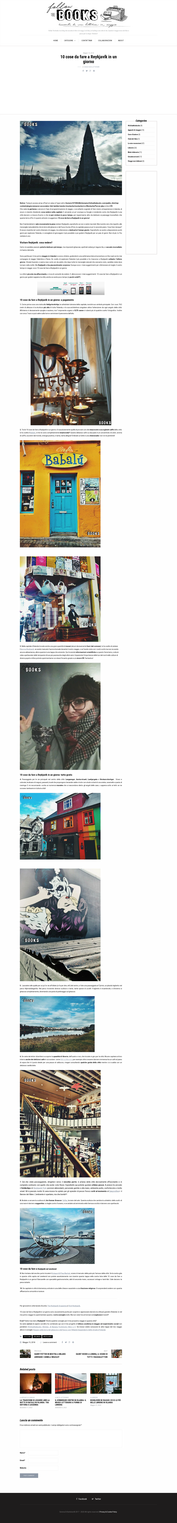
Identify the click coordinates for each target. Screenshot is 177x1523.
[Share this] (83, 71)
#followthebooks (134, 126)
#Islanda (37, 1336)
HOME (55, 41)
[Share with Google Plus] (90, 71)
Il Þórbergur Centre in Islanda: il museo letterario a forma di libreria (70, 1402)
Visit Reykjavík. (75, 1306)
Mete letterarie (62, 1397)
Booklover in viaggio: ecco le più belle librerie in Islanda (105, 1401)
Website (23, 1468)
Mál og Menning (66, 1059)
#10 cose (27, 1336)
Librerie (95, 1397)
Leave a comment (50, 1342)
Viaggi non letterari (91, 67)
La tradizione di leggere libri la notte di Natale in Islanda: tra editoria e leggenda (35, 1402)
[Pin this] (94, 71)
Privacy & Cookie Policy (108, 1512)
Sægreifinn (114, 1191)
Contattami (87, 41)
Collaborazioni (105, 41)
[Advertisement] (88, 90)
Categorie (68, 41)
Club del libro (133, 139)
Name (22, 1453)
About (121, 41)
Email (22, 1460)
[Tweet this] (86, 71)
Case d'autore (133, 134)
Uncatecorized (133, 157)
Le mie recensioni (134, 143)
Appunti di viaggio (28, 1397)
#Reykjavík (47, 1336)
